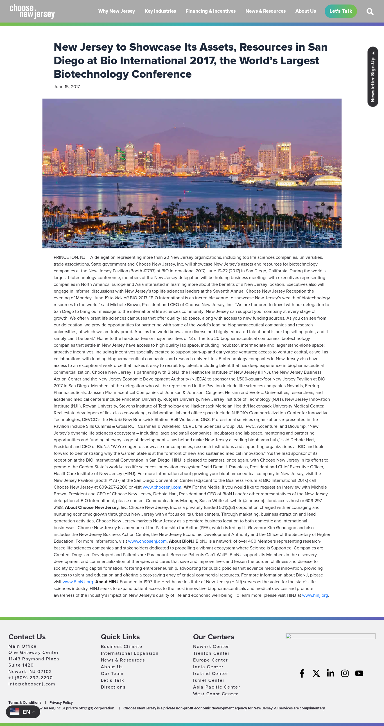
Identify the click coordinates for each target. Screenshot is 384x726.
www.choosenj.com (162, 487)
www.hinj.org (315, 595)
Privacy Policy (61, 702)
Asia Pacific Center (216, 687)
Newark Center (211, 646)
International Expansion (130, 653)
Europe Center (210, 660)
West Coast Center (215, 694)
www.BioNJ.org (78, 582)
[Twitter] (316, 673)
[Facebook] (302, 673)
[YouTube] (359, 673)
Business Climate (122, 646)
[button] (370, 14)
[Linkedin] (330, 673)
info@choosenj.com (31, 684)
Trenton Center (211, 653)
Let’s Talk (112, 680)
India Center (208, 667)
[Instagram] (345, 673)
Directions (113, 687)
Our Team (112, 673)
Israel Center (209, 680)
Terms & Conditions (24, 702)
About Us (112, 667)
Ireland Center (210, 673)
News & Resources (123, 660)
